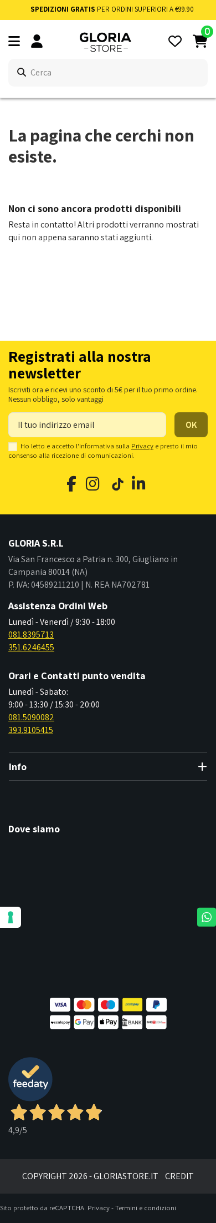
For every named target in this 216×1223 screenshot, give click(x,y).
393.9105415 (30, 730)
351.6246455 (31, 647)
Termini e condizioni (145, 1207)
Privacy (142, 446)
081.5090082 (31, 717)
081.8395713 (31, 634)
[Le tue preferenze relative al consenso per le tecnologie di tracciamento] (10, 917)
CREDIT (179, 1176)
